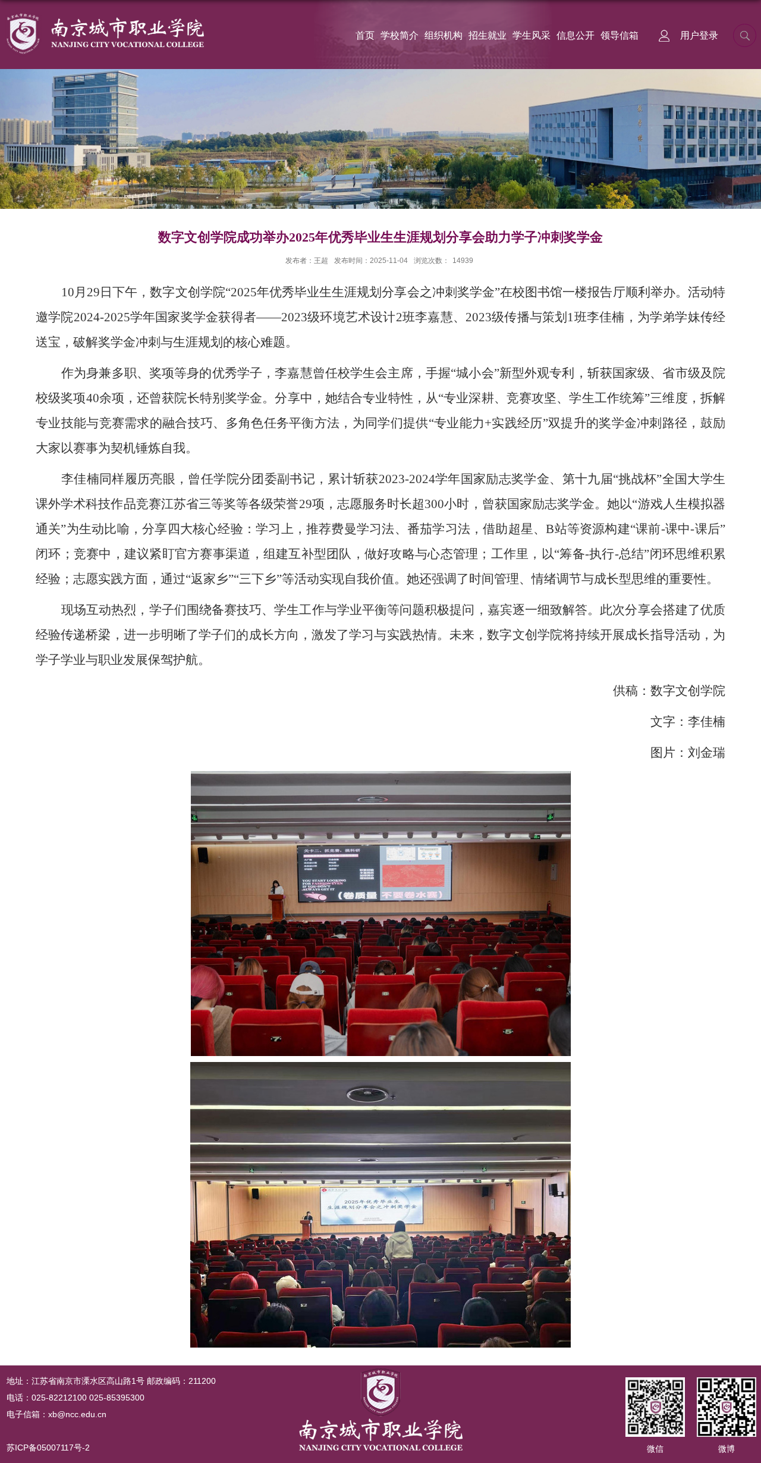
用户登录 (699, 35)
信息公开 (575, 35)
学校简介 (399, 35)
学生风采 (531, 35)
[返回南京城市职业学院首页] (104, 15)
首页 (365, 35)
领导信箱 (619, 35)
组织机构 (443, 35)
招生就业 (487, 35)
